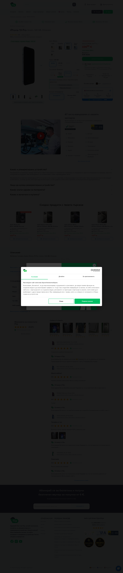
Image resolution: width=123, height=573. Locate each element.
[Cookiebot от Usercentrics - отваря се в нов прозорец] (92, 270)
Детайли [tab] (61, 276)
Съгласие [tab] (34, 276)
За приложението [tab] (88, 276)
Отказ (61, 301)
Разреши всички (87, 301)
